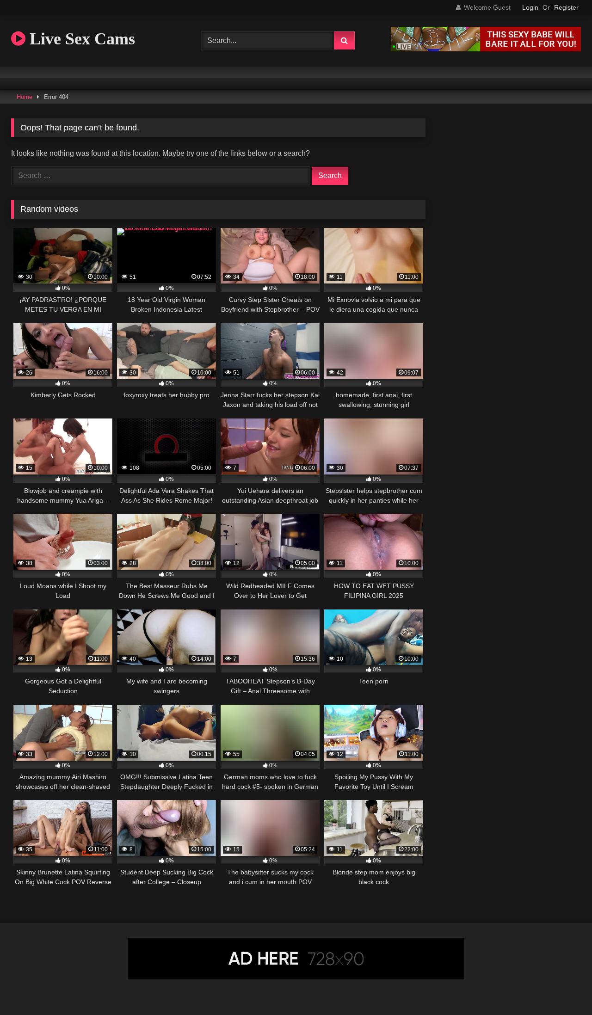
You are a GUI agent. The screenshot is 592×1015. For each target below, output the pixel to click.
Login (530, 7)
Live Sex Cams (80, 39)
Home (24, 96)
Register (566, 7)
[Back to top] (563, 987)
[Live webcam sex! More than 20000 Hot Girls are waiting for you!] (486, 49)
